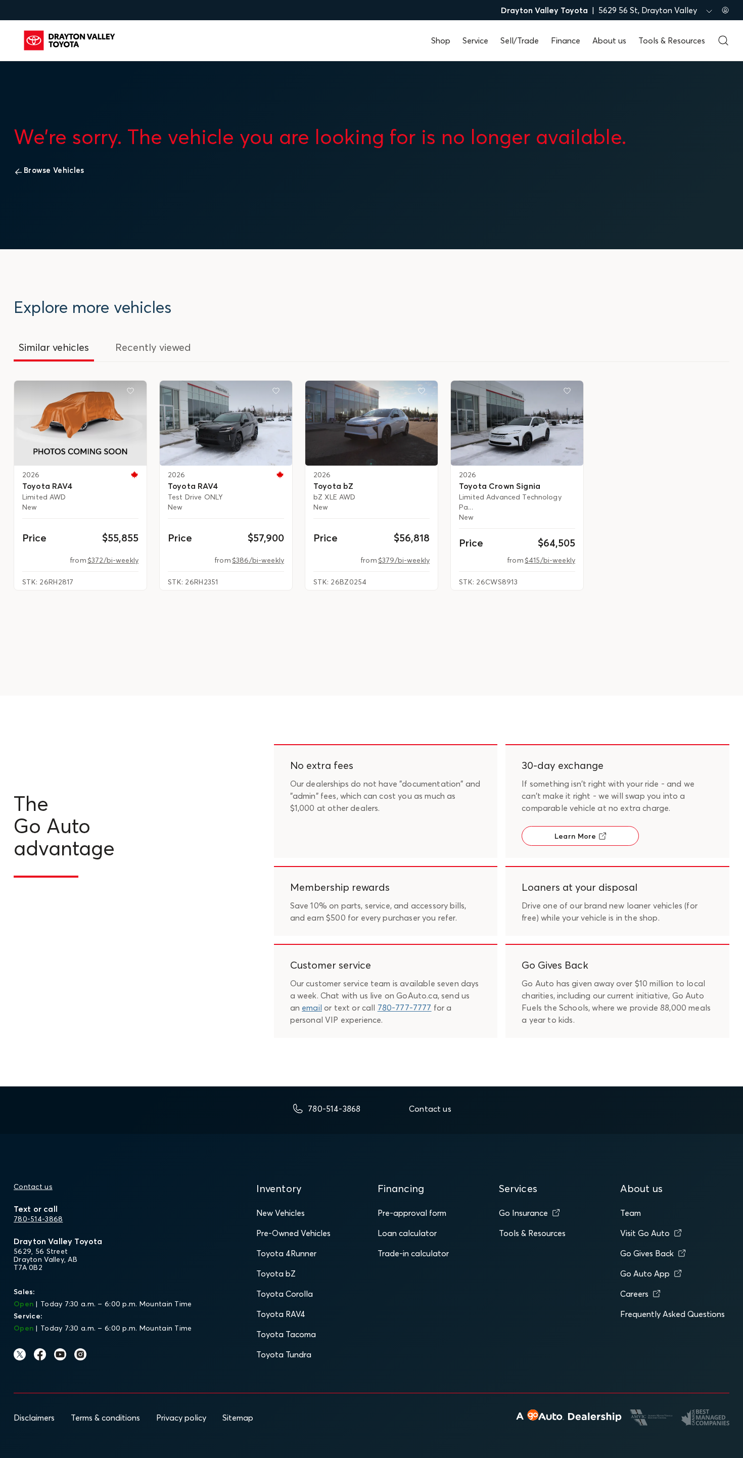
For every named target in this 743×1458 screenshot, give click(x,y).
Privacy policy (181, 1418)
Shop (440, 40)
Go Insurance (523, 1213)
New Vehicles (280, 1213)
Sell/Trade (519, 40)
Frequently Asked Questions (672, 1314)
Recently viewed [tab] (153, 347)
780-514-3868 (38, 1218)
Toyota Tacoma (286, 1334)
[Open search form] (723, 40)
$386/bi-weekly (258, 560)
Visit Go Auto (645, 1233)
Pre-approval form (412, 1213)
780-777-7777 (405, 1008)
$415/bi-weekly (550, 560)
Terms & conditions (105, 1418)
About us (609, 40)
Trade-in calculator (413, 1253)
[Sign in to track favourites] (132, 393)
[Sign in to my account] (725, 10)
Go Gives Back (647, 1253)
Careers (634, 1294)
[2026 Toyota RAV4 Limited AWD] (80, 423)
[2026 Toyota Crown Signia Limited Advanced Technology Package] (517, 423)
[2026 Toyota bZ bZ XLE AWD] (371, 423)
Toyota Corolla (284, 1294)
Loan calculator (407, 1233)
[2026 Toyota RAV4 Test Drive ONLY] (226, 423)
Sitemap (237, 1418)
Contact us (33, 1186)
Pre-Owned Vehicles (293, 1233)
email (312, 1008)
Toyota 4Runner (286, 1253)
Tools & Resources (671, 40)
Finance (565, 40)
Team (630, 1213)
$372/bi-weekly (112, 560)
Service (475, 40)
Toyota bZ (276, 1273)
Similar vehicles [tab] (54, 347)
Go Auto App (645, 1273)
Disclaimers (34, 1418)
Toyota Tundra (283, 1354)
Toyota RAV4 (280, 1314)
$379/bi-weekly (404, 560)
